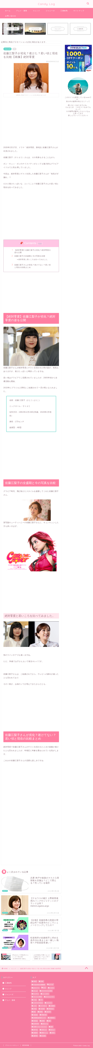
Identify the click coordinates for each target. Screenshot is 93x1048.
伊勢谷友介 (51, 1008)
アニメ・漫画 (21, 11)
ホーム (8, 11)
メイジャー (49, 1003)
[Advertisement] (31, 119)
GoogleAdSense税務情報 (39, 984)
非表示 (53, 1032)
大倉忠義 (35, 1014)
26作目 (35, 981)
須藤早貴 (35, 1035)
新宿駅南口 (52, 1018)
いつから (52, 988)
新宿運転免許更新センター (39, 1018)
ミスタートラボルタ (38, 1003)
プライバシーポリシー (12, 1045)
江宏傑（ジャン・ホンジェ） (40, 1026)
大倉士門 (48, 1011)
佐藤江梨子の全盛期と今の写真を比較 (29, 256)
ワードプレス (43, 1005)
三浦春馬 (64, 11)
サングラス (35, 993)
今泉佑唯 (42, 1008)
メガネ (34, 1005)
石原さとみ (43, 1029)
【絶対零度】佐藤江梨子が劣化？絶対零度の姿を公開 (32, 251)
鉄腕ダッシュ (44, 1032)
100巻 (41, 981)
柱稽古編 (35, 1020)
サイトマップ (78, 11)
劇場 (34, 1011)
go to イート (36, 988)
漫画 (52, 1026)
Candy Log (46, 4)
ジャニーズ (50, 11)
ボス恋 (34, 999)
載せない (52, 1029)
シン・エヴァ (45, 993)
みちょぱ (35, 991)
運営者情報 (25, 1045)
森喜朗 (42, 1020)
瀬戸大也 (35, 1029)
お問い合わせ (10, 16)
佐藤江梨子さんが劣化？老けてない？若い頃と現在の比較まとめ (32, 266)
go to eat (51, 984)
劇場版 (40, 1011)
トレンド (36, 11)
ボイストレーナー (50, 997)
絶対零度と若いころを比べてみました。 (33, 259)
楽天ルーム (45, 1023)
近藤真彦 (35, 1032)
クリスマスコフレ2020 (46, 991)
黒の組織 (43, 1035)
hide (40, 243)
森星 (49, 1020)
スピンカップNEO (37, 997)
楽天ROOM (36, 1023)
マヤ (41, 999)
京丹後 (34, 1008)
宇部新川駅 (43, 1014)
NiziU (44, 988)
